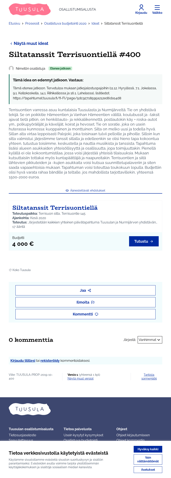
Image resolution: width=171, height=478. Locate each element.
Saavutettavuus (21, 440)
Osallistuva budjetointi (81, 440)
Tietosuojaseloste (22, 435)
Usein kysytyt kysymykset (83, 435)
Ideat (95, 23)
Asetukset (148, 469)
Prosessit (32, 23)
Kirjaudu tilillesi (22, 361)
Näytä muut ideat (31, 43)
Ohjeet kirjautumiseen (133, 435)
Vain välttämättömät (148, 459)
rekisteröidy (50, 361)
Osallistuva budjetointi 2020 (65, 23)
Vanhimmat (147, 340)
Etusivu (14, 23)
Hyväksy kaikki (148, 449)
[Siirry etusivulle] (85, 409)
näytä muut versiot (81, 378)
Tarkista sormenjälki (149, 376)
